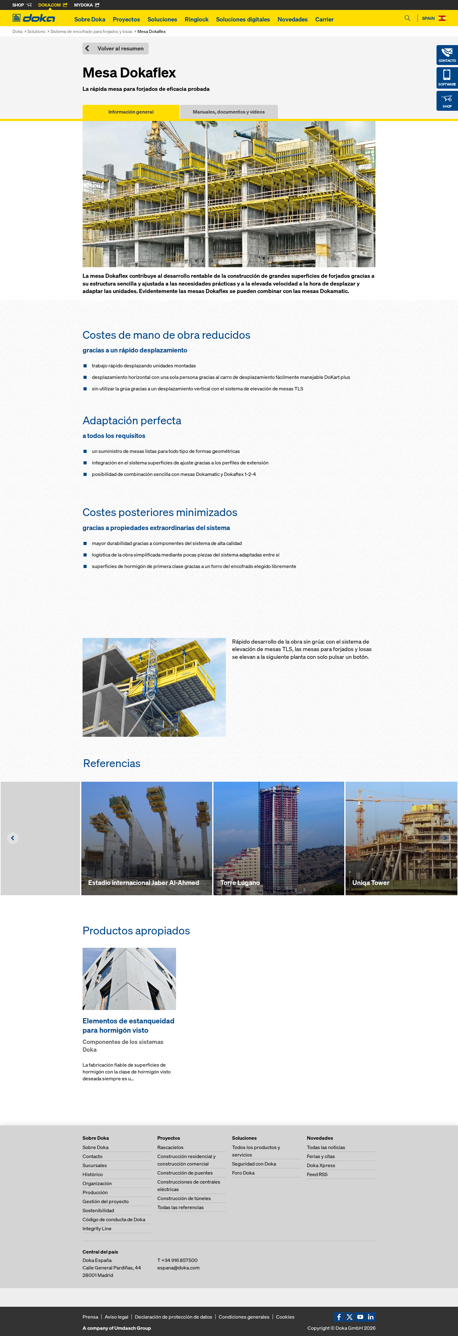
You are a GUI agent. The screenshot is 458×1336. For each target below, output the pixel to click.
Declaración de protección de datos (173, 1316)
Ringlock (197, 19)
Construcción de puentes (185, 1172)
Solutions (36, 31)
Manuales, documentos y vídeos (229, 111)
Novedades (293, 19)
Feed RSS (317, 1174)
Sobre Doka (89, 19)
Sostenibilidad (98, 1210)
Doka (17, 31)
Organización (97, 1183)
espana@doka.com (178, 1267)
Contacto (93, 1156)
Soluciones (162, 19)
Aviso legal (116, 1316)
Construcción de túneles (184, 1198)
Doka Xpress (321, 1165)
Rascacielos (170, 1147)
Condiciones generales (244, 1316)
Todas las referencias (180, 1207)
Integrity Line (97, 1228)
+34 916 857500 (179, 1260)
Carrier (324, 19)
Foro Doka (243, 1172)
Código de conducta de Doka (114, 1219)
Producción (95, 1192)
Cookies (285, 1316)
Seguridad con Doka (254, 1163)
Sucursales (95, 1165)
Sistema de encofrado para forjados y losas (91, 31)
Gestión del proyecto (106, 1201)
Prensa (90, 1316)
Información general (131, 111)
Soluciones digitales (243, 19)
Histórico (93, 1174)
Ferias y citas (321, 1156)
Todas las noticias (326, 1147)
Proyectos (126, 19)
